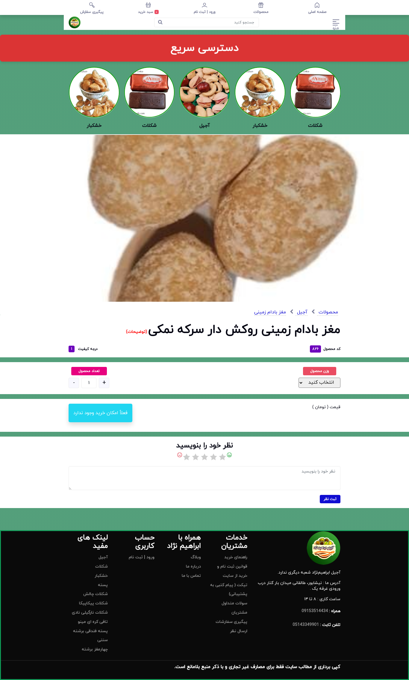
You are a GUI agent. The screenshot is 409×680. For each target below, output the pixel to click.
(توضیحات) (137, 332)
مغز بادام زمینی (270, 312)
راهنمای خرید (235, 557)
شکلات (101, 566)
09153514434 (315, 611)
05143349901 (306, 625)
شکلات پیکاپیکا (93, 603)
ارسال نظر (238, 631)
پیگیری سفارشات (231, 622)
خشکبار (101, 576)
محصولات (327, 312)
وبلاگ (196, 557)
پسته (103, 585)
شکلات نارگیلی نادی (90, 612)
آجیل (301, 312)
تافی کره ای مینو (93, 622)
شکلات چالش (95, 594)
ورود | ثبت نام (141, 557)
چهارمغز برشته (95, 649)
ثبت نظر (330, 499)
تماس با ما (191, 576)
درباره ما (193, 566)
